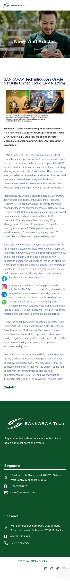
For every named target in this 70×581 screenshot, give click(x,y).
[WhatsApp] (4, 302)
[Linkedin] (46, 569)
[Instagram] (52, 569)
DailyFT (10, 387)
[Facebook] (58, 569)
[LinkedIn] (4, 294)
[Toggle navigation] (66, 5)
